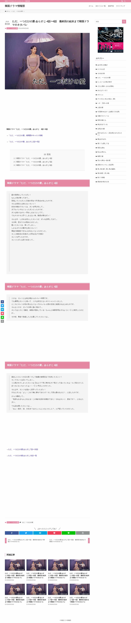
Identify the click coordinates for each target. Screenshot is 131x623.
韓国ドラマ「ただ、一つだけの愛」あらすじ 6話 (34, 165)
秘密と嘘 (100, 156)
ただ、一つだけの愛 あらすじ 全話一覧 (22, 455)
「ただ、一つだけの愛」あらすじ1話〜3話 (24, 142)
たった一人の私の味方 (105, 82)
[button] (12, 533)
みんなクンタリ (103, 90)
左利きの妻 (101, 129)
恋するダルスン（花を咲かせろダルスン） (110, 134)
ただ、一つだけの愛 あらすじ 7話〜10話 (23, 449)
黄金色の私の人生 (103, 181)
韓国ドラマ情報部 (15, 6)
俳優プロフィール (103, 116)
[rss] (122, 1)
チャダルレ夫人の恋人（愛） (107, 99)
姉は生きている (103, 124)
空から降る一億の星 (104, 160)
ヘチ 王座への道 (103, 103)
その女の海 (101, 73)
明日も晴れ (101, 148)
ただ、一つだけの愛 (12, 28)
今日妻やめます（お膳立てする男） (109, 111)
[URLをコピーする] (83, 533)
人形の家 (100, 107)
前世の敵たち (102, 120)
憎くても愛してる (103, 143)
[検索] (124, 1)
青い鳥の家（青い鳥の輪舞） (107, 169)
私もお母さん (102, 152)
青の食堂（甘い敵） (104, 173)
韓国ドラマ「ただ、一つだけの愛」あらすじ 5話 (34, 162)
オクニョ (100, 94)
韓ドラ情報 (101, 177)
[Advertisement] (47, 107)
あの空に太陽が (103, 65)
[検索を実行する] (124, 22)
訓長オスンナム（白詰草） (106, 165)
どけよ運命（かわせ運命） (106, 86)
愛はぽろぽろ (102, 139)
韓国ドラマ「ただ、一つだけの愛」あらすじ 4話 (34, 158)
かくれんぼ (101, 69)
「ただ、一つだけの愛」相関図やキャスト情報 (25, 135)
